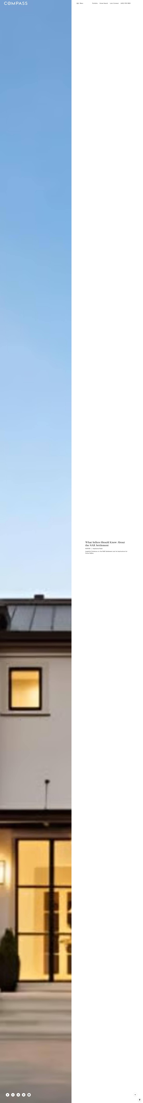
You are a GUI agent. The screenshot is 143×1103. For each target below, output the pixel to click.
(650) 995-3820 (126, 3)
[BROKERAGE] (29, 1095)
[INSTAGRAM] (18, 1095)
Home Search (104, 3)
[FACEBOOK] (7, 1095)
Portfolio (95, 3)
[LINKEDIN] (23, 1095)
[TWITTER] (13, 1095)
